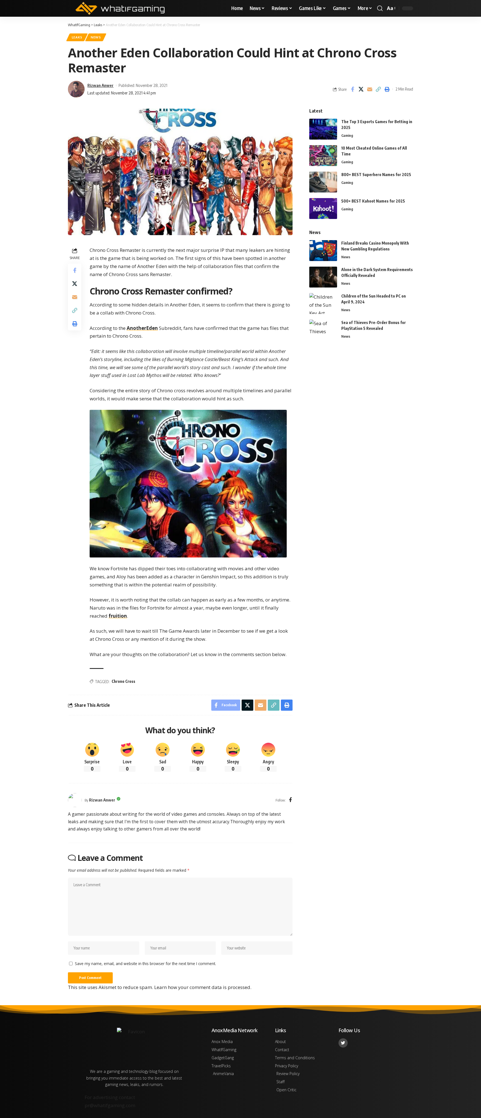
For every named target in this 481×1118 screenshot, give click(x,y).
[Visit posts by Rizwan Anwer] (75, 800)
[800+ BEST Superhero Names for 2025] (323, 182)
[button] (380, 8)
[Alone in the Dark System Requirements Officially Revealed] (323, 277)
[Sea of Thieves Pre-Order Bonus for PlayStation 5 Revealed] (323, 330)
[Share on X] (361, 89)
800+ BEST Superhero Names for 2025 (376, 174)
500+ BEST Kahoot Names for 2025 (373, 201)
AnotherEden (142, 328)
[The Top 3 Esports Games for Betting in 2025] (323, 129)
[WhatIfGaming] (120, 8)
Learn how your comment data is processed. (202, 987)
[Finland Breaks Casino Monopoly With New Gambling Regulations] (323, 250)
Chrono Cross (123, 681)
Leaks (77, 37)
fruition (118, 616)
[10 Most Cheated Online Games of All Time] (323, 155)
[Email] (370, 89)
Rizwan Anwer (100, 85)
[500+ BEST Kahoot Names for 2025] (323, 208)
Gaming (347, 135)
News (96, 37)
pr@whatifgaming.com (110, 1105)
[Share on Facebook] (352, 89)
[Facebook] (290, 800)
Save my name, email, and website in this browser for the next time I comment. (145, 963)
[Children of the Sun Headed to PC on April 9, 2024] (323, 303)
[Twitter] (343, 1043)
